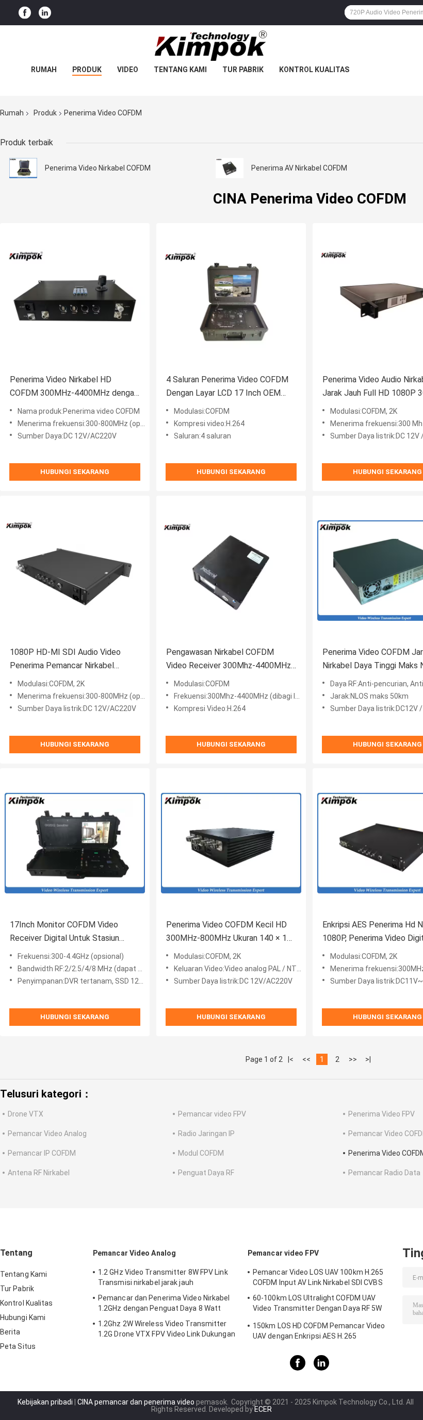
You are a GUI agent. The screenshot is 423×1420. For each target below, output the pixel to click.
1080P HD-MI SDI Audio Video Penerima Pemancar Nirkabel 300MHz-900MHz (65, 659)
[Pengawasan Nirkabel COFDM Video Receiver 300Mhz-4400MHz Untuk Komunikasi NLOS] (231, 570)
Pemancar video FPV (212, 1114)
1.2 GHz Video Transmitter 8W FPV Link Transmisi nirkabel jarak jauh (163, 1277)
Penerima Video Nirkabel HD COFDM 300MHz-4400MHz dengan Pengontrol (74, 387)
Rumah (44, 69)
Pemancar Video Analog (47, 1133)
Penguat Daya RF (206, 1173)
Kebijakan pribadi (45, 1402)
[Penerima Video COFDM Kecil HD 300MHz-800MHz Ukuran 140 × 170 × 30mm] (231, 843)
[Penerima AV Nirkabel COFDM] (229, 168)
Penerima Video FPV (381, 1114)
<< (306, 1059)
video (127, 69)
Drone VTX (25, 1114)
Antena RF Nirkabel (39, 1173)
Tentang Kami (180, 69)
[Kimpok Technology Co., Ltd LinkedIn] (45, 12)
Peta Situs (18, 1346)
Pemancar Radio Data (384, 1173)
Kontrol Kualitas (314, 69)
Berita (10, 1332)
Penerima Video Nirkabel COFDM (98, 168)
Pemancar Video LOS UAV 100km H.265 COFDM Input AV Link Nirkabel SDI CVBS (318, 1277)
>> (353, 1059)
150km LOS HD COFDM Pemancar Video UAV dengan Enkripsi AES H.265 (319, 1331)
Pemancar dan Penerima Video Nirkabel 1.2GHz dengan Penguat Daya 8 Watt (164, 1303)
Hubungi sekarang (74, 472)
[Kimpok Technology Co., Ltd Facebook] (24, 12)
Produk (87, 69)
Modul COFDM (201, 1153)
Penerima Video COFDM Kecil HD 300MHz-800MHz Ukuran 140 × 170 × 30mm (231, 932)
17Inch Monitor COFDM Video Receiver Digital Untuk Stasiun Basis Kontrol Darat (64, 932)
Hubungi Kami (22, 1317)
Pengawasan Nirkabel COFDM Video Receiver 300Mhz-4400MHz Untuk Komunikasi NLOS (228, 659)
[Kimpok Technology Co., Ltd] (211, 45)
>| (368, 1059)
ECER (263, 1409)
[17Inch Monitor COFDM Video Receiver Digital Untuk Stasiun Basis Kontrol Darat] (75, 843)
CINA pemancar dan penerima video (135, 1402)
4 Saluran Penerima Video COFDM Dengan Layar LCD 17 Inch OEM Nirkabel (227, 387)
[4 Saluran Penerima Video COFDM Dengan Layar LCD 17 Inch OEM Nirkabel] (231, 298)
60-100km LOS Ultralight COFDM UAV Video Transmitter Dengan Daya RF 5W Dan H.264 (317, 1304)
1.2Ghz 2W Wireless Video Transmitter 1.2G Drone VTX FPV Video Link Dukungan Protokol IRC (166, 1330)
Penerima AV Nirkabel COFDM (299, 168)
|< (291, 1059)
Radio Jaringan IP (206, 1133)
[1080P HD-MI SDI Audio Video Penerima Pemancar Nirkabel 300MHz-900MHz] (75, 570)
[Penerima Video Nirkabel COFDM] (23, 168)
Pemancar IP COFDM (42, 1153)
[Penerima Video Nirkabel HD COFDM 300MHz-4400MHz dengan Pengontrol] (75, 298)
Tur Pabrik (243, 69)
